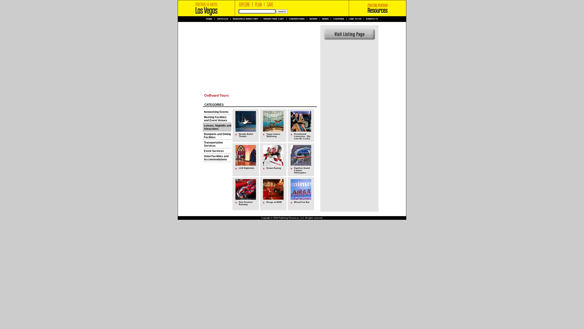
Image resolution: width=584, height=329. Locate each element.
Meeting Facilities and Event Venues (215, 119)
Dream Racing (273, 168)
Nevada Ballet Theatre (246, 135)
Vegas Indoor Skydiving (273, 135)
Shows (313, 19)
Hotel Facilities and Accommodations (216, 158)
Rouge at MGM (274, 202)
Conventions (297, 19)
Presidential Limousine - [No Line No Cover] (302, 136)
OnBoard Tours (216, 95)
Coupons (338, 19)
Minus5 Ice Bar (302, 202)
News (325, 19)
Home (209, 19)
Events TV (372, 19)
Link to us (355, 19)
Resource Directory (245, 19)
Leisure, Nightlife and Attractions (217, 127)
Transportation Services (213, 144)
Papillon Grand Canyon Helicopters (302, 170)
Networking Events (216, 112)
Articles (222, 19)
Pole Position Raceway (246, 203)
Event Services (214, 151)
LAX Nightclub (246, 168)
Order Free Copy (273, 19)
